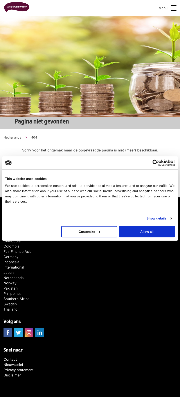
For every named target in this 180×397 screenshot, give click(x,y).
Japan (9, 272)
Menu (162, 8)
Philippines (12, 293)
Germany (11, 257)
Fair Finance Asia (18, 251)
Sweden (10, 304)
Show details (156, 218)
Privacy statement (19, 370)
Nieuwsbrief (13, 364)
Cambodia (12, 241)
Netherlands (12, 137)
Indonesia (11, 262)
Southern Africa (16, 299)
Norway (10, 283)
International (14, 267)
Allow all (146, 232)
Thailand (11, 309)
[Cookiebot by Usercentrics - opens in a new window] (156, 163)
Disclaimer (12, 375)
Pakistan (11, 288)
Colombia (12, 246)
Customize (87, 232)
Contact (10, 359)
